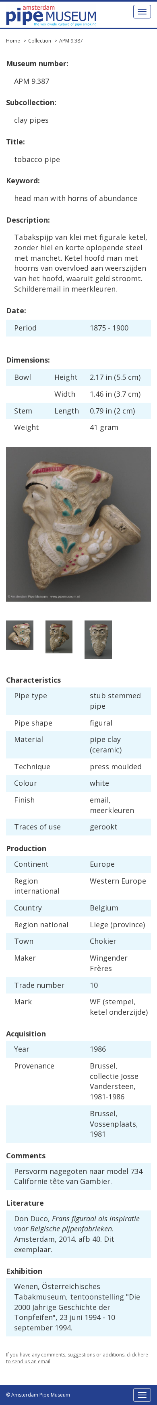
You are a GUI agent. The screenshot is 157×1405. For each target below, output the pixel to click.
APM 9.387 (71, 40)
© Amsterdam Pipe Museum (38, 1394)
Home (13, 40)
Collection (39, 40)
